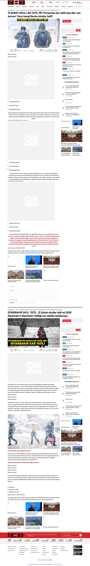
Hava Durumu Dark (12, 546)
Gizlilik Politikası (40, 564)
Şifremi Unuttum (64, 550)
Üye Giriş (63, 546)
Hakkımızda (30, 564)
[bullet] (27, 302)
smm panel (21, 554)
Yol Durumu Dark (11, 548)
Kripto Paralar (78, 540)
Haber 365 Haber (11, 10)
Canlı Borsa (33, 546)
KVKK (48, 564)
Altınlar (44, 546)
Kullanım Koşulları (53, 564)
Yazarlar (63, 6)
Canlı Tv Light (11, 550)
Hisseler (53, 540)
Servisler (18, 6)
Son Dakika (10, 6)
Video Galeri (54, 548)
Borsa (9, 540)
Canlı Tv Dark (22, 546)
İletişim (34, 564)
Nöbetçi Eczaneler (23, 550)
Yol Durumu (69, 540)
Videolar (57, 6)
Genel (17, 10)
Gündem (25, 6)
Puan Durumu (45, 540)
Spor (37, 6)
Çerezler (45, 564)
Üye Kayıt (63, 548)
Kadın (42, 6)
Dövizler (44, 548)
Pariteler (60, 540)
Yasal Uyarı (60, 564)
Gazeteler (70, 6)
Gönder (12, 302)
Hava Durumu (35, 540)
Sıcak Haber (55, 554)
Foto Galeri (49, 6)
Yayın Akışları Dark (23, 548)
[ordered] (25, 302)
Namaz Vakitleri (18, 540)
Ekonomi (31, 6)
